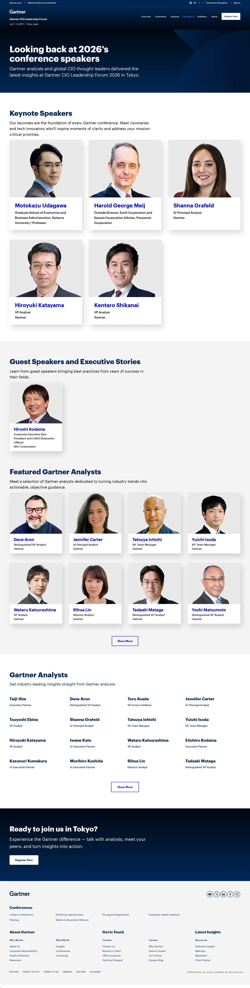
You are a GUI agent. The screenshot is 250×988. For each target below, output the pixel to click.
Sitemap (14, 919)
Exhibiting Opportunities (69, 914)
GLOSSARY (95, 972)
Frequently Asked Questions (164, 914)
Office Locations (111, 955)
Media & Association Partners (72, 919)
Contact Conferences (21, 914)
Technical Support (112, 960)
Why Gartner (156, 946)
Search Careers (157, 950)
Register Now (231, 16)
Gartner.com (16, 3)
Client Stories (202, 960)
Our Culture (155, 955)
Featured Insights (205, 946)
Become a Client (111, 950)
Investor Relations (19, 955)
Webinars (200, 950)
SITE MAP (81, 972)
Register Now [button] (24, 860)
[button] (196, 3)
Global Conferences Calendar (42, 3)
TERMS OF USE (51, 972)
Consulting (62, 955)
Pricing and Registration (115, 914)
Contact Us (108, 946)
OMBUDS (67, 972)
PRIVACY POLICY (31, 972)
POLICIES (14, 972)
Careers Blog (156, 960)
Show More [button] (125, 641)
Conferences (63, 950)
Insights (60, 946)
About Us (15, 946)
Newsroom (15, 960)
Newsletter (201, 955)
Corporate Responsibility (23, 950)
